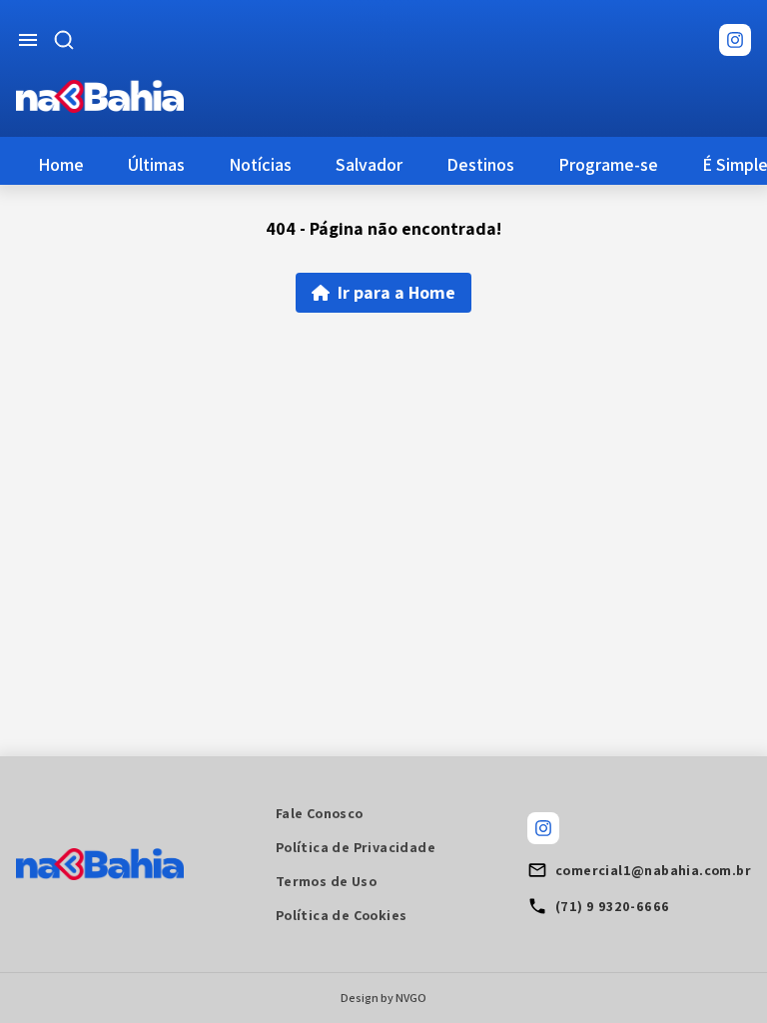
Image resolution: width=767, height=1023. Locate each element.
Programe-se (608, 164)
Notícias (260, 164)
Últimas (156, 164)
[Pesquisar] (64, 40)
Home (61, 164)
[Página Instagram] (735, 40)
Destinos (480, 164)
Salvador (369, 164)
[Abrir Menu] (28, 40)
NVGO (410, 997)
